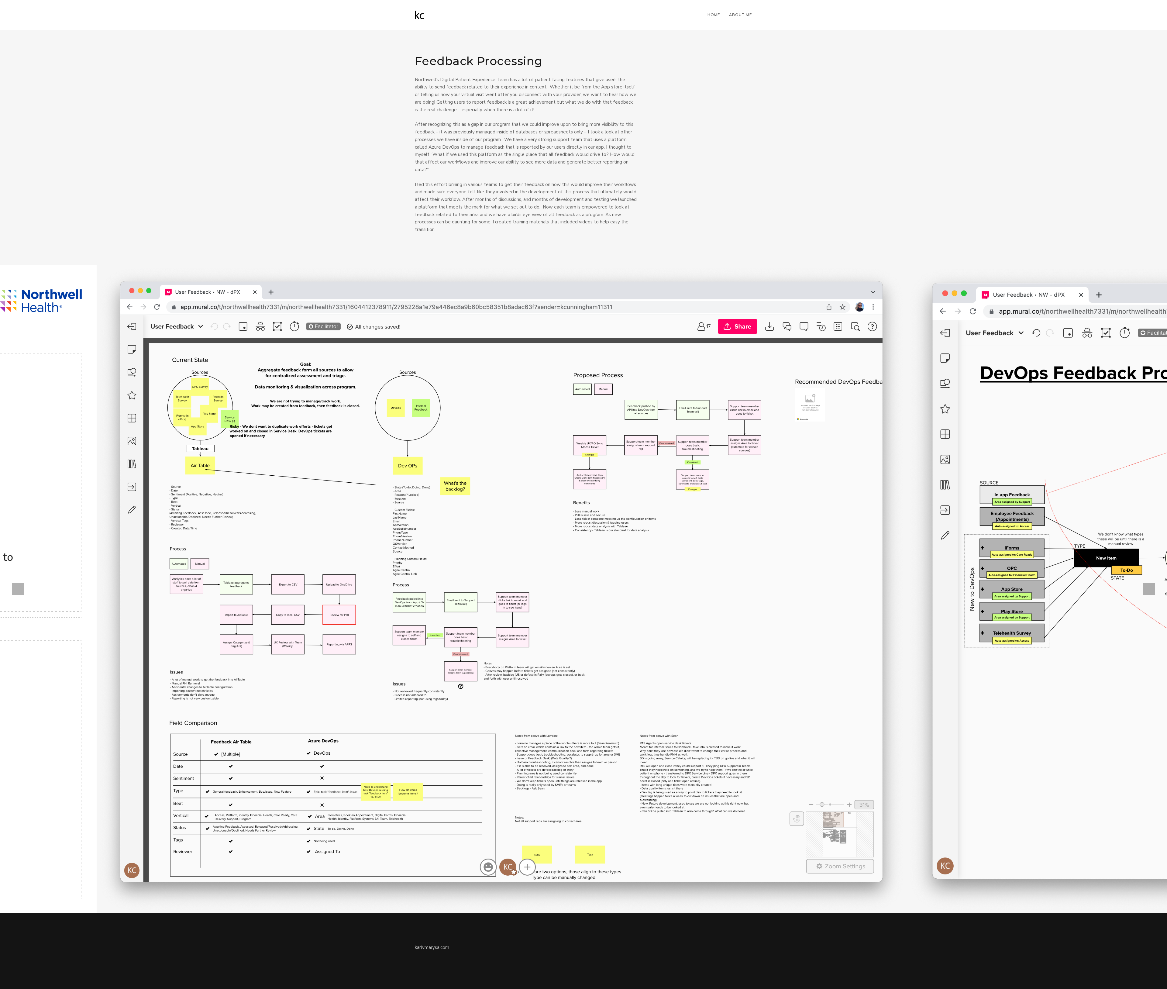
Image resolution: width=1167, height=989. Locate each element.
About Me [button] (740, 14)
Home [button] (713, 14)
